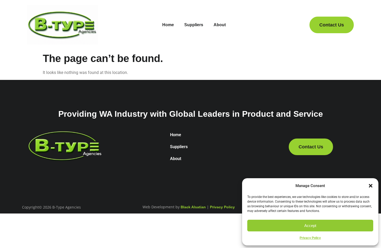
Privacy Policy (310, 238)
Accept (310, 225)
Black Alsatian (193, 207)
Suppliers (193, 25)
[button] (370, 185)
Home (168, 25)
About (220, 25)
